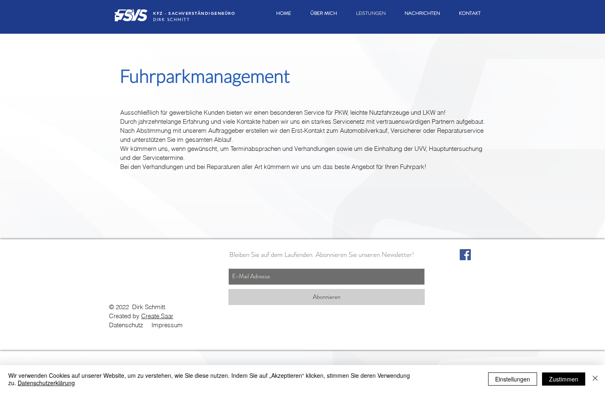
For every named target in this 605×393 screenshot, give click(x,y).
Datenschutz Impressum (146, 325)
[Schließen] (595, 379)
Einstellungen (512, 379)
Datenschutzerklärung (46, 383)
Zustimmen (563, 379)
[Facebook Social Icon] (465, 254)
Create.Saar (157, 316)
